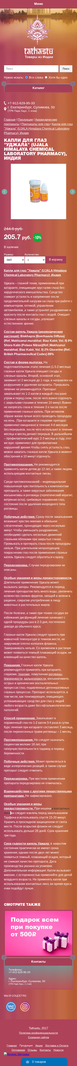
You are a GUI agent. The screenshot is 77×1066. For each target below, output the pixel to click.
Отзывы (32, 1049)
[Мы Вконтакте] (11, 1007)
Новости (58, 1049)
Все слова (36, 77)
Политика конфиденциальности (38, 1032)
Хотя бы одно (58, 77)
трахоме (24, 674)
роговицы (55, 674)
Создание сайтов (38, 1037)
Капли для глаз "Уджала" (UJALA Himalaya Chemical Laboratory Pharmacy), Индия (38, 129)
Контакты (45, 1049)
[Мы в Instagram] (25, 1007)
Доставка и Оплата (56, 1045)
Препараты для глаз (35, 124)
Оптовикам (18, 1049)
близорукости (13, 678)
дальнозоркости (35, 678)
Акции (39, 1045)
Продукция (25, 119)
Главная (10, 119)
